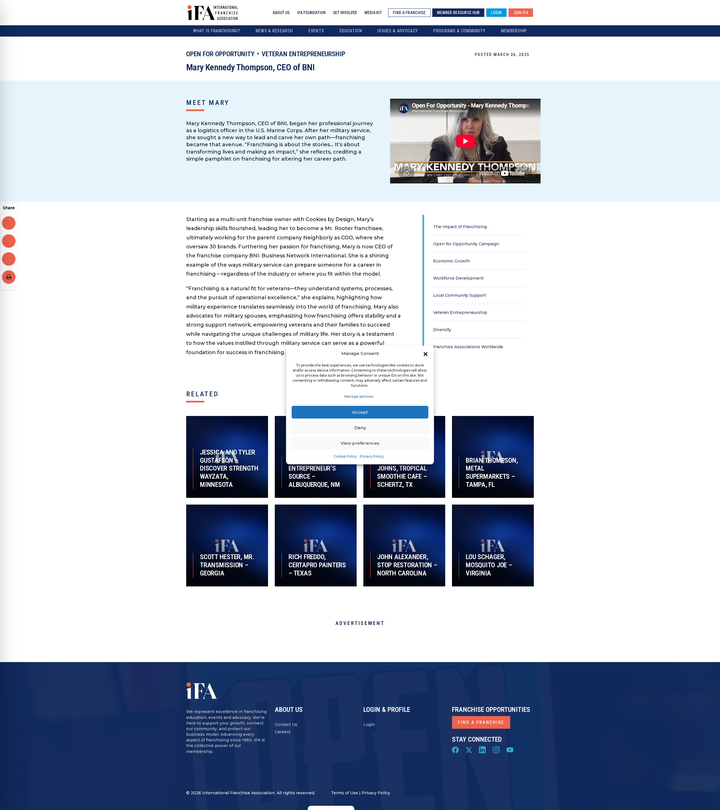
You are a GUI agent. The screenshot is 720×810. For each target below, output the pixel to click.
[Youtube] (510, 749)
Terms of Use (344, 792)
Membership (514, 30)
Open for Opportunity (220, 54)
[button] (425, 353)
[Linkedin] (482, 749)
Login (369, 724)
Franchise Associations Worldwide (468, 346)
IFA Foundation (311, 12)
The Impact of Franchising (460, 226)
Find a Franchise (481, 722)
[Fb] (455, 749)
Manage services (358, 396)
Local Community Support (459, 295)
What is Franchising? (216, 30)
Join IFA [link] (520, 12)
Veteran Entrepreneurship (303, 54)
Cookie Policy (345, 456)
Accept (360, 412)
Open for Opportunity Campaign (466, 243)
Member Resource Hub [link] (458, 12)
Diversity (442, 329)
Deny (360, 427)
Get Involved (345, 12)
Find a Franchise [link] (409, 12)
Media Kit (373, 12)
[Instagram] (496, 749)
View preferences (360, 443)
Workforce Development (458, 278)
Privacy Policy (372, 456)
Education (350, 30)
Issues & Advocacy (397, 30)
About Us (281, 12)
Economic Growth (451, 261)
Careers (283, 731)
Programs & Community (459, 30)
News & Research (274, 30)
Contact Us (286, 724)
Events (316, 30)
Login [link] (496, 12)
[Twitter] (469, 749)
